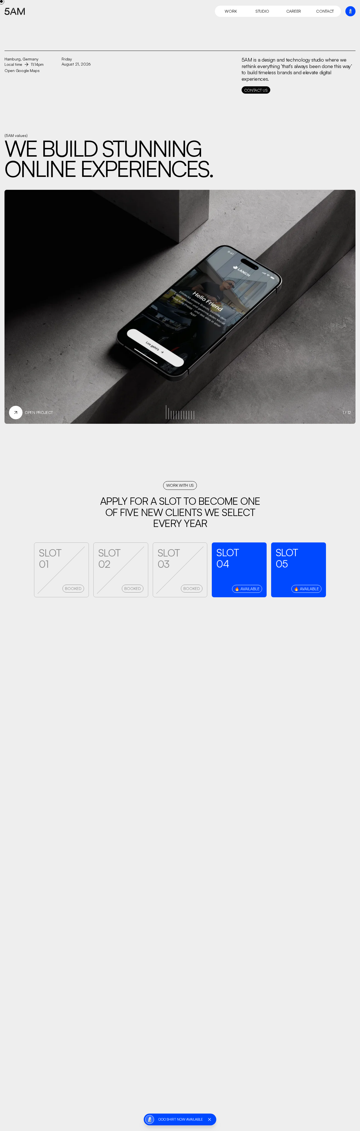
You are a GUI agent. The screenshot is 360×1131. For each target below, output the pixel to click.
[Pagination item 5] (178, 415)
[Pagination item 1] (168, 413)
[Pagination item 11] (194, 415)
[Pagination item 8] (186, 415)
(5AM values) (16, 135)
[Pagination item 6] (181, 415)
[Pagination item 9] (189, 415)
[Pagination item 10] (191, 415)
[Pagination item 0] (166, 412)
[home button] (16, 11)
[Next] (268, 296)
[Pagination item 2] (171, 415)
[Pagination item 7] (184, 415)
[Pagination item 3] (173, 415)
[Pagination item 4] (176, 415)
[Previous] (92, 296)
